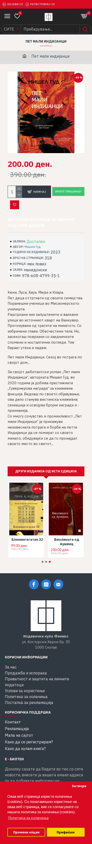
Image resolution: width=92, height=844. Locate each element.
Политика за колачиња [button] (28, 817)
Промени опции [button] (26, 832)
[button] (42, 562)
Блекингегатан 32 (27, 539)
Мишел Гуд (32, 247)
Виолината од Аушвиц (66, 541)
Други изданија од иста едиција (46, 471)
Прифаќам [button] (66, 832)
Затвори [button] (79, 786)
